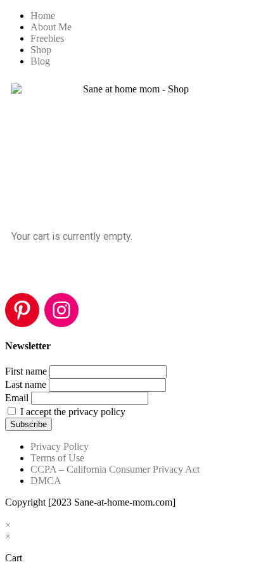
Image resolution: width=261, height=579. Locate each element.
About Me (51, 27)
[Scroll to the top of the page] (9, 513)
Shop (40, 49)
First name (26, 371)
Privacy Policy (59, 446)
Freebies (47, 38)
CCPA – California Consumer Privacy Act (115, 469)
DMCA (45, 480)
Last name (25, 384)
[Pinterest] (22, 310)
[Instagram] (61, 310)
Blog (40, 61)
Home (42, 15)
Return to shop (43, 271)
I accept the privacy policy (71, 411)
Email (17, 397)
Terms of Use (57, 457)
